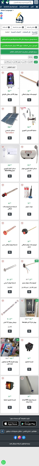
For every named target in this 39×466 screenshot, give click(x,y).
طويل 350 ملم (17, 62)
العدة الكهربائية (24, 6)
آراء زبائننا (6, 27)
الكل (32, 6)
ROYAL (31, 57)
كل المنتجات (26, 32)
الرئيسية (34, 32)
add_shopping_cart (29, 100)
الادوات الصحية (16, 32)
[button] (7, 2)
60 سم (24, 62)
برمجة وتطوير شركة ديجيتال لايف (19, 443)
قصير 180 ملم (8, 62)
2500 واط (30, 62)
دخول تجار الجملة (18, 27)
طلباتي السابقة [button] (32, 27)
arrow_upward (2, 431)
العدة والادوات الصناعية (10, 6)
